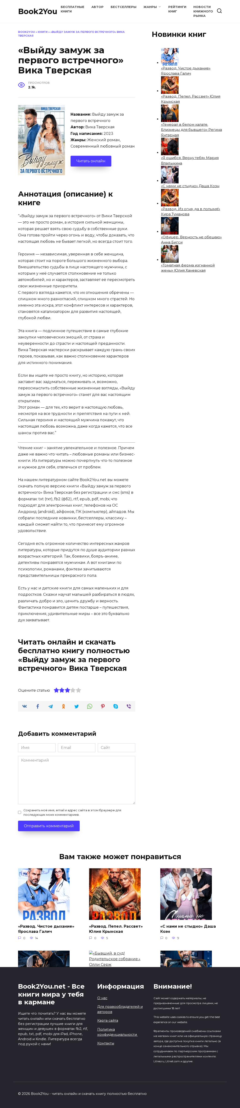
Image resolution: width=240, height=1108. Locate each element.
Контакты (105, 1043)
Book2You (37, 11)
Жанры (150, 7)
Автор (97, 7)
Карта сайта (107, 1020)
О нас (102, 998)
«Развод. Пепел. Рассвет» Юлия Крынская (116, 928)
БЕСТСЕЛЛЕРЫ (123, 7)
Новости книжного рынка (203, 11)
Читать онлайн (90, 161)
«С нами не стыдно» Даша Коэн (190, 186)
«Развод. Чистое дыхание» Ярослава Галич (46, 928)
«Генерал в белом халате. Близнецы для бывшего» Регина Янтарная (191, 129)
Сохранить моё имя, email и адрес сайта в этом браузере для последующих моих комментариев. (72, 812)
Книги (43, 32)
